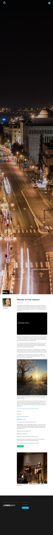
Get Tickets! (20, 446)
